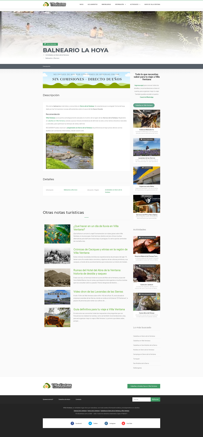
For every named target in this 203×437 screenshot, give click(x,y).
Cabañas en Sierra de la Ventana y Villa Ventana (115, 410)
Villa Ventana (50, 118)
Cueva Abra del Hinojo (146, 313)
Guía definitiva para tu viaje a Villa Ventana (99, 309)
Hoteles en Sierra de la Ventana (143, 350)
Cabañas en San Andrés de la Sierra (145, 345)
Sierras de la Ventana (80, 410)
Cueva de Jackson (146, 284)
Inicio (81, 4)
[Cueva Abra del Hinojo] (146, 305)
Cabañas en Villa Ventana (143, 105)
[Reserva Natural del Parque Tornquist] (146, 248)
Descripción (46, 66)
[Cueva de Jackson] (146, 277)
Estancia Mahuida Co (146, 130)
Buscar (156, 399)
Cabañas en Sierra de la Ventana (144, 336)
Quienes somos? (48, 399)
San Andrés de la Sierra (141, 363)
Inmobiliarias (106, 4)
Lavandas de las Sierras (146, 158)
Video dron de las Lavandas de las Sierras (98, 291)
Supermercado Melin (146, 186)
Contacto (78, 399)
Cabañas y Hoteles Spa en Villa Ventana (144, 386)
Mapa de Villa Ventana (152, 4)
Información (119, 4)
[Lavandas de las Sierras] (146, 150)
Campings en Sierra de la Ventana (144, 354)
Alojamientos (92, 4)
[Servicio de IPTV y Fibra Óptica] (146, 207)
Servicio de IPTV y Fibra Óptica (146, 215)
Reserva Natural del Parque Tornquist (148, 256)
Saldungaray (137, 368)
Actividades (134, 4)
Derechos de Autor (64, 399)
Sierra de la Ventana (94, 410)
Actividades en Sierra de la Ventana (57, 55)
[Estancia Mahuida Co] (146, 122)
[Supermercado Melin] (146, 179)
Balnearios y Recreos (52, 58)
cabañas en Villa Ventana (56, 121)
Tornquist (136, 359)
